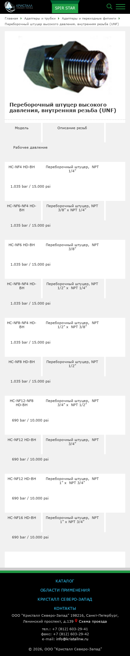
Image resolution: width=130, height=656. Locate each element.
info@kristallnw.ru (72, 639)
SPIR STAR (65, 8)
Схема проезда (93, 621)
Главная (11, 18)
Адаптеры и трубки (40, 18)
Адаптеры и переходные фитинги (89, 18)
